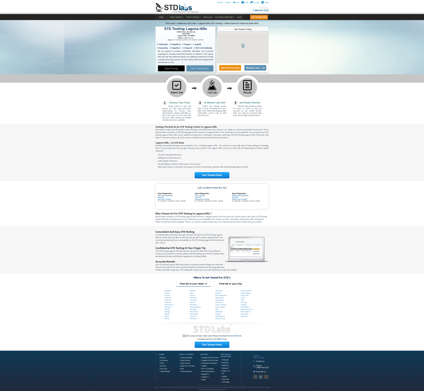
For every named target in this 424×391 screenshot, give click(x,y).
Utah (242, 300)
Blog (239, 17)
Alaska (167, 293)
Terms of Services (159, 387)
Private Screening (186, 357)
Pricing (224, 339)
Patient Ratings (165, 371)
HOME (161, 17)
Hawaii (167, 314)
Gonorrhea (225, 362)
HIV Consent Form (216, 387)
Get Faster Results (249, 102)
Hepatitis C (205, 377)
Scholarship (251, 387)
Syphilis (204, 366)
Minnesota (194, 312)
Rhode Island (220, 318)
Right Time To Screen (188, 366)
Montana (193, 318)
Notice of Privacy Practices (200, 387)
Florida (167, 309)
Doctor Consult (185, 363)
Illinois (167, 318)
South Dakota (246, 293)
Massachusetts (195, 307)
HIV (223, 373)
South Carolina (246, 291)
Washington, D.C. (247, 309)
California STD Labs (186, 23)
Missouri (193, 316)
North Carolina (220, 305)
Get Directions (229, 67)
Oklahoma (219, 312)
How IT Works (176, 17)
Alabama (168, 291)
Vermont (244, 302)
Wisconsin (244, 314)
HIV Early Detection (208, 371)
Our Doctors (164, 360)
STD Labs (170, 23)
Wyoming (244, 316)
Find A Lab (207, 17)
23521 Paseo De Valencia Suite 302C (241, 23)
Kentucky (193, 298)
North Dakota (220, 307)
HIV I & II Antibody (208, 369)
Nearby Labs (253, 67)
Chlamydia (225, 360)
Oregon (218, 314)
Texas (243, 298)
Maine (192, 302)
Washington (245, 307)
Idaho (167, 316)
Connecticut (169, 305)
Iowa (191, 293)
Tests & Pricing (192, 17)
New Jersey (219, 298)
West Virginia (245, 312)
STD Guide (225, 379)
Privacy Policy (171, 387)
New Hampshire (221, 295)
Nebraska (218, 291)
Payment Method (186, 371)
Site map (163, 366)
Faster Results (185, 360)
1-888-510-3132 (261, 10)
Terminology (226, 382)
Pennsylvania (220, 316)
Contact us (260, 361)
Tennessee (245, 295)
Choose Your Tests (179, 102)
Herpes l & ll (226, 371)
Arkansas (168, 298)
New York (218, 302)
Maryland (193, 305)
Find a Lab (163, 369)
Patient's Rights (228, 387)
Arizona (167, 295)
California (168, 300)
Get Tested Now (259, 17)
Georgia (167, 312)
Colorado (168, 302)
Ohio (217, 309)
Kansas (192, 295)
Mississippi (194, 314)
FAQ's (162, 363)
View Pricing (171, 68)
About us (163, 357)
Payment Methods (234, 336)
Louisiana (193, 300)
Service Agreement (183, 387)
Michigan (193, 309)
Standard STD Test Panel (210, 360)
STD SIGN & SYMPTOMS (224, 17)
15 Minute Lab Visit (214, 102)
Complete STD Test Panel (210, 357)
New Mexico (219, 300)
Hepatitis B (205, 374)
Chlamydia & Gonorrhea (209, 363)
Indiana (193, 291)
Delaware (168, 307)
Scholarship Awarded (263, 387)
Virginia (243, 305)
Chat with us (261, 372)
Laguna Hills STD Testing (210, 23)
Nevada (218, 293)
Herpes (204, 380)
